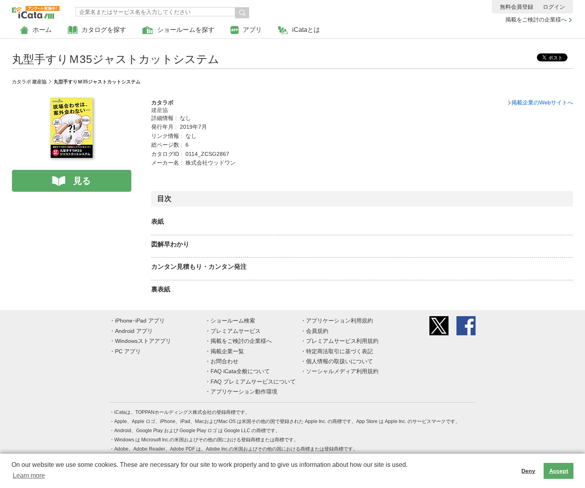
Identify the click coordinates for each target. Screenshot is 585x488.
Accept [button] (558, 471)
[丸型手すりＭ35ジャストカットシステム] (72, 102)
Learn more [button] (29, 475)
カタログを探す (104, 29)
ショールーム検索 (233, 320)
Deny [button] (528, 471)
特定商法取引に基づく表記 (339, 351)
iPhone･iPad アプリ (140, 320)
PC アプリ (128, 351)
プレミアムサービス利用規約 (342, 341)
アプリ (252, 29)
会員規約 (317, 331)
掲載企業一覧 (227, 351)
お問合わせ (224, 361)
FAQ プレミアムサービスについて (253, 381)
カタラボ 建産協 (29, 82)
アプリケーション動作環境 (244, 391)
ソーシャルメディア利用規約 (342, 371)
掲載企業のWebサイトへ (542, 102)
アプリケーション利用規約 (339, 320)
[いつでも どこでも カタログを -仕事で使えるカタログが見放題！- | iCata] (36, 10)
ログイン (554, 7)
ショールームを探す (185, 29)
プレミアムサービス (236, 331)
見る (82, 181)
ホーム (42, 29)
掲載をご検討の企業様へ (536, 19)
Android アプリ (134, 331)
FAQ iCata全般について (240, 371)
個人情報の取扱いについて (339, 361)
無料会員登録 (516, 7)
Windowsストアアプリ (143, 341)
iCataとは (306, 29)
